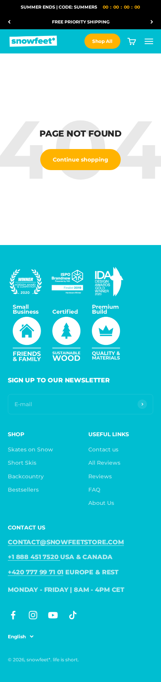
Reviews (100, 476)
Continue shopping (80, 159)
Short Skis (22, 462)
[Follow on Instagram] (33, 615)
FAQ (94, 489)
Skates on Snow (30, 449)
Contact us (103, 449)
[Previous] (9, 22)
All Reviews (104, 462)
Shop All (102, 41)
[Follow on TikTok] (73, 615)
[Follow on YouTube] (53, 615)
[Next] (151, 22)
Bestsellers (23, 489)
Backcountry (26, 476)
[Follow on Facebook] (13, 615)
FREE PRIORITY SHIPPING (80, 22)
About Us (101, 502)
